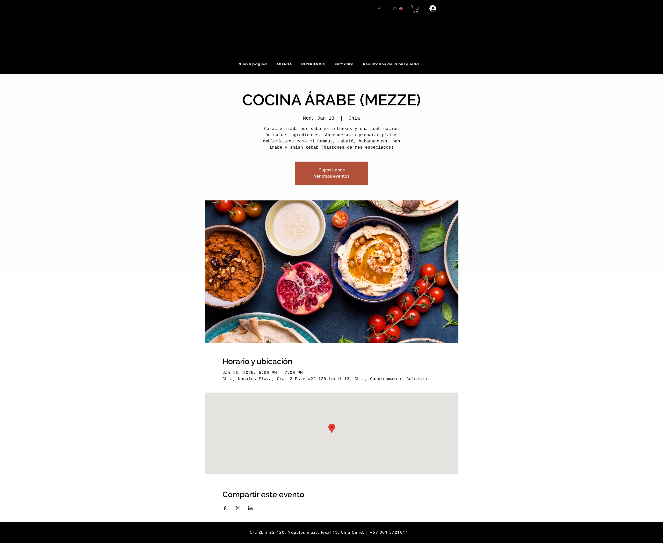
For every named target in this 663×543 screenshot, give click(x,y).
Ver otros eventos (331, 176)
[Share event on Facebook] (224, 508)
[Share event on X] (237, 508)
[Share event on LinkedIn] (250, 508)
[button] (415, 9)
